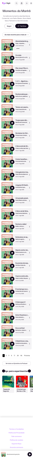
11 (14, 356)
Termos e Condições (16, 429)
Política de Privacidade (16, 433)
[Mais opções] (29, 45)
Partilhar (23, 26)
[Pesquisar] (16, 3)
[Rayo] (17, 423)
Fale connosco (16, 436)
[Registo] (27, 3)
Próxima (27, 356)
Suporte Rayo (16, 444)
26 (18, 356)
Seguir (9, 26)
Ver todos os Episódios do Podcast (16, 363)
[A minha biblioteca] (21, 3)
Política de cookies (16, 440)
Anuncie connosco (16, 447)
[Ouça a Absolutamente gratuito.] (29, 454)
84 (21, 356)
